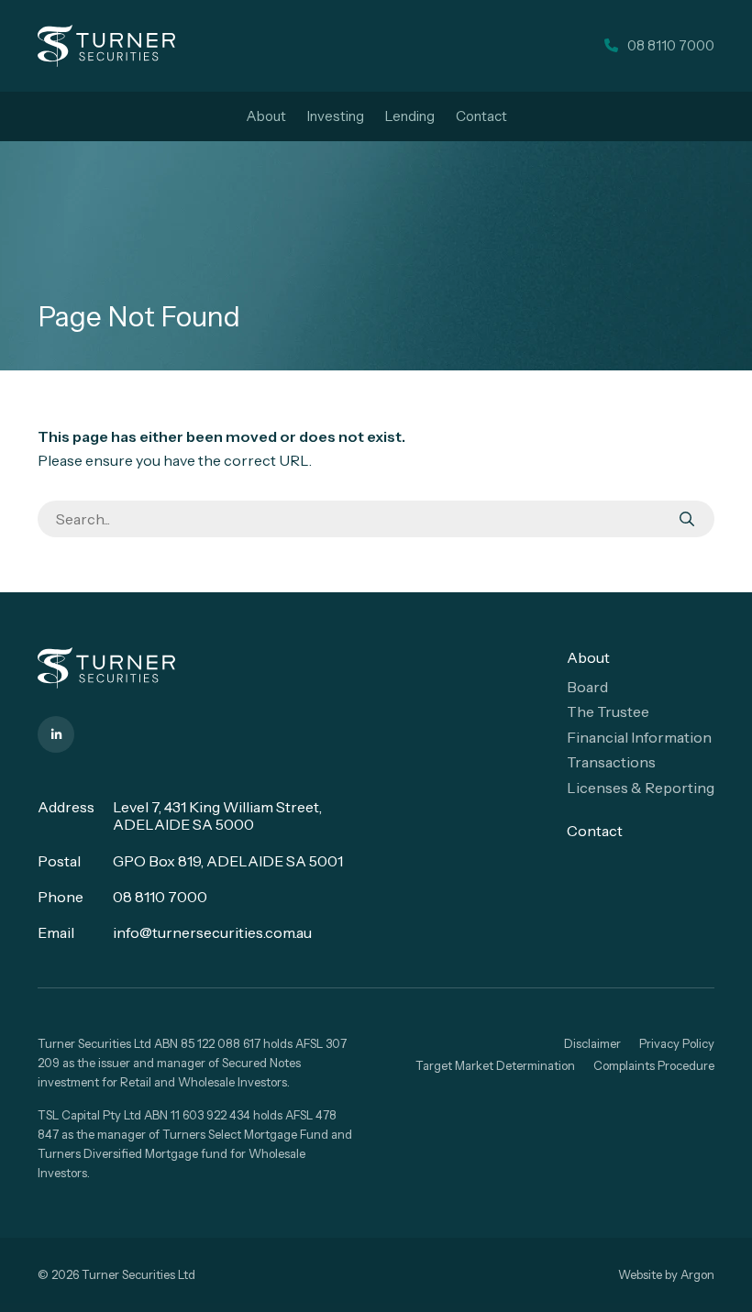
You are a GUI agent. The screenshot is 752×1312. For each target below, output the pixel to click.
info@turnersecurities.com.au (212, 932)
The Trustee (608, 711)
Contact (481, 116)
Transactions (611, 762)
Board (587, 687)
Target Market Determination (495, 1065)
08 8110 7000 (160, 897)
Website (640, 1274)
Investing (335, 116)
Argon (697, 1274)
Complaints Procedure (653, 1065)
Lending (410, 116)
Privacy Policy (676, 1043)
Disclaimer (592, 1043)
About (266, 116)
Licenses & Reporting (640, 787)
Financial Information (639, 737)
